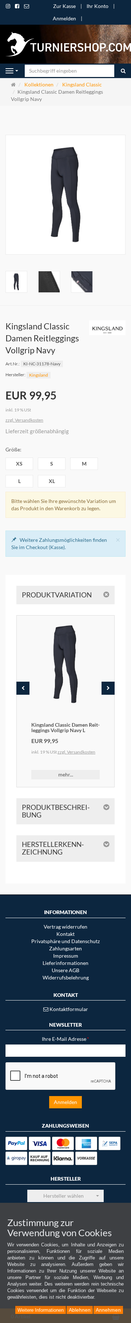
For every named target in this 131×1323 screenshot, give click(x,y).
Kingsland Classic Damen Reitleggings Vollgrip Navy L (65, 727)
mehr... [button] (65, 774)
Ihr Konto (97, 6)
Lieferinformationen (65, 963)
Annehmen (108, 1310)
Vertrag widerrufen (65, 927)
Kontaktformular (68, 1009)
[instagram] (8, 6)
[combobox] (65, 1196)
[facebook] (17, 6)
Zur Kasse (64, 6)
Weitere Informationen (40, 1310)
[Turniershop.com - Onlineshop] (65, 43)
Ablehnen (80, 1310)
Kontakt (65, 934)
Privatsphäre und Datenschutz (65, 941)
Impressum (65, 956)
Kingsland (38, 375)
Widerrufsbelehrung (66, 977)
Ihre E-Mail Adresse (65, 1039)
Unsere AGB (65, 970)
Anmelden (64, 18)
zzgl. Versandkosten (24, 420)
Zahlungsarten (65, 948)
